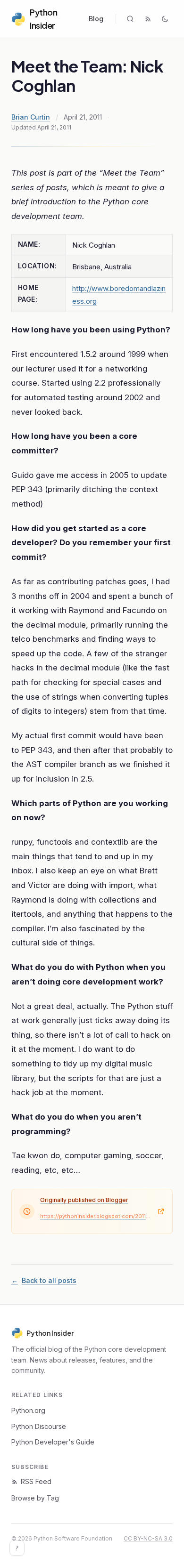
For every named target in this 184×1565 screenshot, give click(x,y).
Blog (96, 19)
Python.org (28, 1410)
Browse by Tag (35, 1498)
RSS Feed (36, 1481)
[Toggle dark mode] (165, 18)
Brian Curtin (30, 117)
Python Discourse (38, 1426)
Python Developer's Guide (52, 1442)
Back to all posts (43, 1280)
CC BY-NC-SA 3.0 (148, 1538)
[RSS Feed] (148, 18)
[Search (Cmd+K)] (130, 18)
